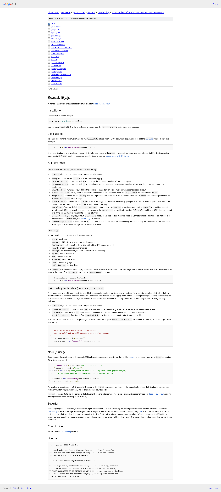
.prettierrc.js (56, 35)
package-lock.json (58, 68)
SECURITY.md (56, 83)
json (216, 488)
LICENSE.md (56, 65)
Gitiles (15, 488)
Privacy (22, 488)
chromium (53, 12)
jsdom (131, 357)
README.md (56, 80)
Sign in (215, 4)
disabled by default (156, 394)
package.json (56, 71)
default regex (86, 218)
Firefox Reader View (101, 104)
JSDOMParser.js (57, 62)
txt (210, 488)
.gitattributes (56, 26)
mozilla (91, 12)
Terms (29, 488)
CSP (140, 411)
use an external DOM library (117, 156)
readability (103, 12)
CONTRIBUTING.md (59, 50)
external (65, 12)
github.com (79, 12)
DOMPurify (52, 411)
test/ (53, 23)
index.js (54, 59)
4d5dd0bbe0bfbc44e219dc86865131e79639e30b (138, 12)
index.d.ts (55, 56)
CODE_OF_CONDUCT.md (61, 47)
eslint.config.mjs (57, 53)
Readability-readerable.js (61, 74)
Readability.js (56, 77)
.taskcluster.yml (57, 41)
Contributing (66, 431)
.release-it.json (57, 38)
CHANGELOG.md (58, 44)
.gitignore (55, 29)
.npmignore (55, 32)
